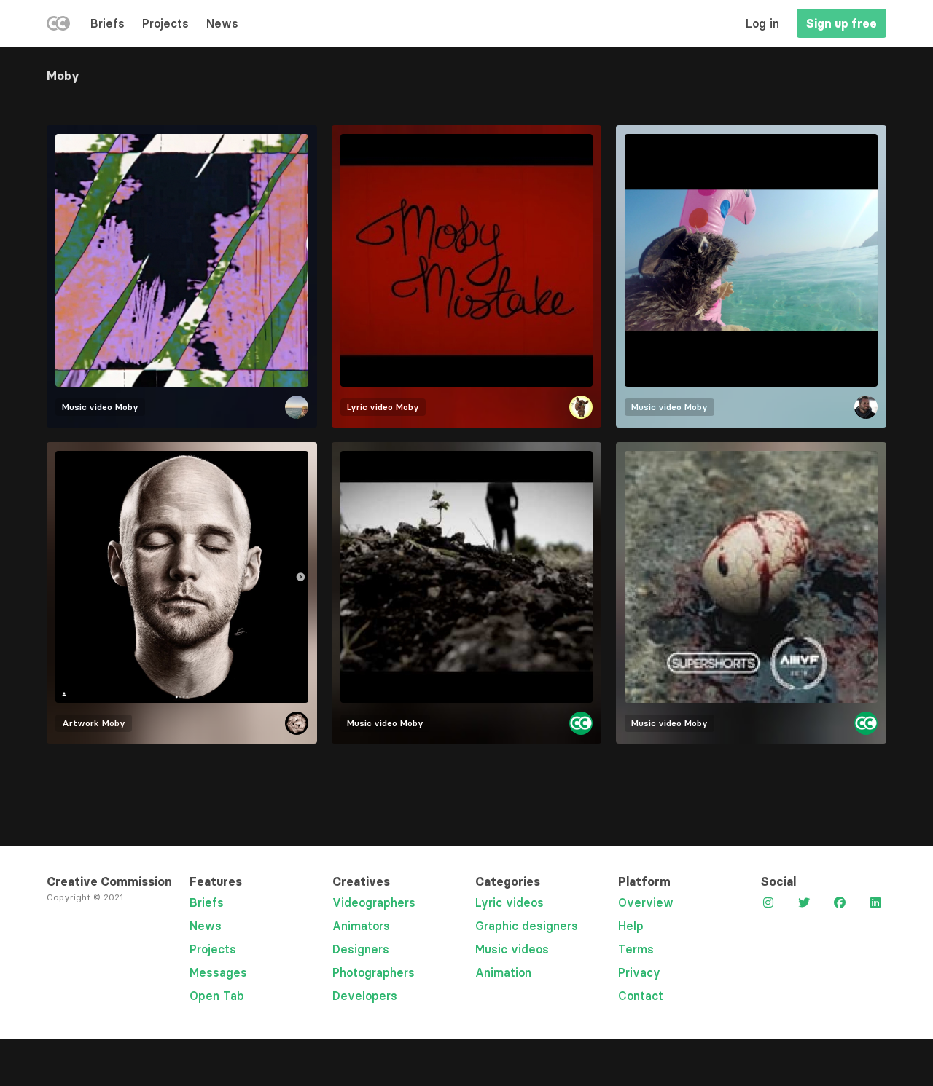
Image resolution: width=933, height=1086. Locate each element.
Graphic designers (526, 925)
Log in (762, 23)
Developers (364, 995)
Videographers (373, 902)
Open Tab (217, 995)
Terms (636, 949)
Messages (218, 972)
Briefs (107, 23)
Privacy (639, 972)
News (222, 23)
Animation (503, 972)
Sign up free (841, 23)
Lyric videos (509, 902)
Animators (361, 925)
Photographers (373, 972)
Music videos (512, 949)
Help (631, 925)
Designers (360, 949)
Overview (646, 902)
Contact (640, 995)
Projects (165, 23)
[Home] (58, 26)
